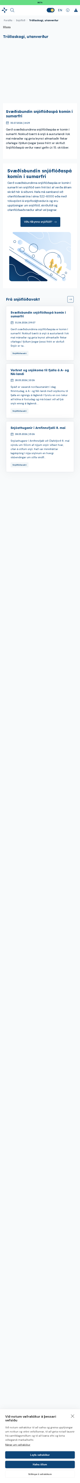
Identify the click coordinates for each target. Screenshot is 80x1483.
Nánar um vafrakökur (17, 1444)
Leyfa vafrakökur (40, 1455)
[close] (73, 1416)
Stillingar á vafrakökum (40, 1474)
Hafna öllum (40, 1464)
